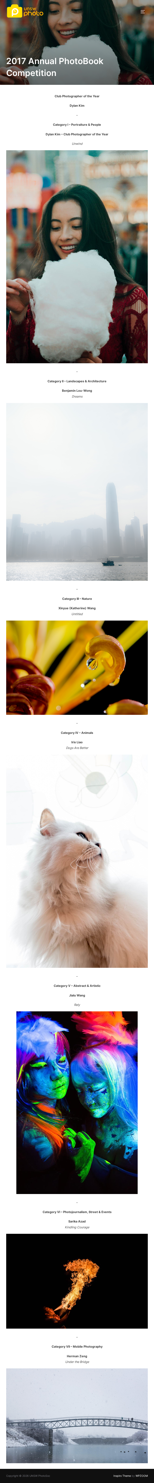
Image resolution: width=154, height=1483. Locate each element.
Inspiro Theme (122, 1475)
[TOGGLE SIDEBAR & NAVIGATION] (144, 12)
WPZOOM (142, 1475)
